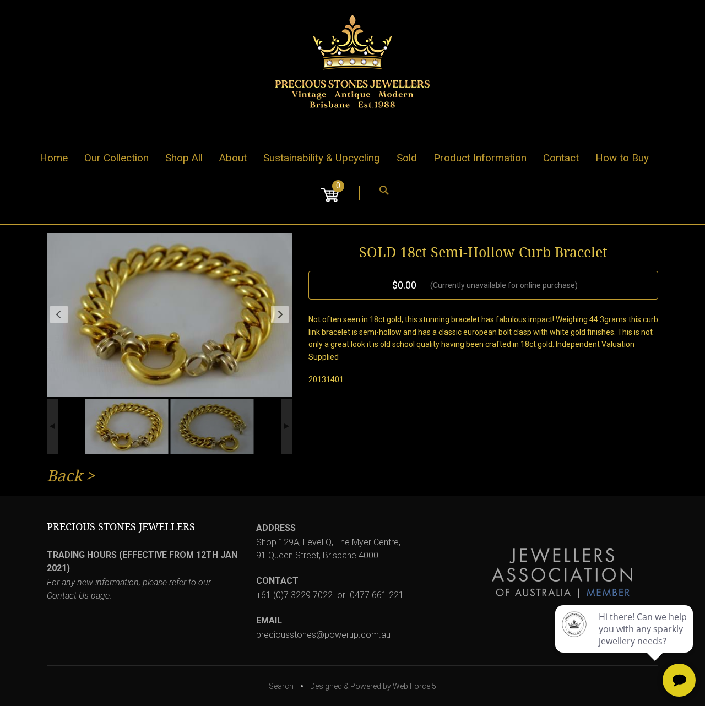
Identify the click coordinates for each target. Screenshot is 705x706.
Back (64, 476)
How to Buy (622, 157)
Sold (407, 157)
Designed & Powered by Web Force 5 (373, 686)
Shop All (184, 157)
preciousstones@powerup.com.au (323, 634)
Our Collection (116, 157)
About (233, 157)
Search (281, 686)
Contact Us (68, 595)
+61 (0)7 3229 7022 (294, 595)
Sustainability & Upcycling (321, 157)
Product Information (480, 157)
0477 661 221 (377, 595)
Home (54, 157)
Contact (561, 157)
